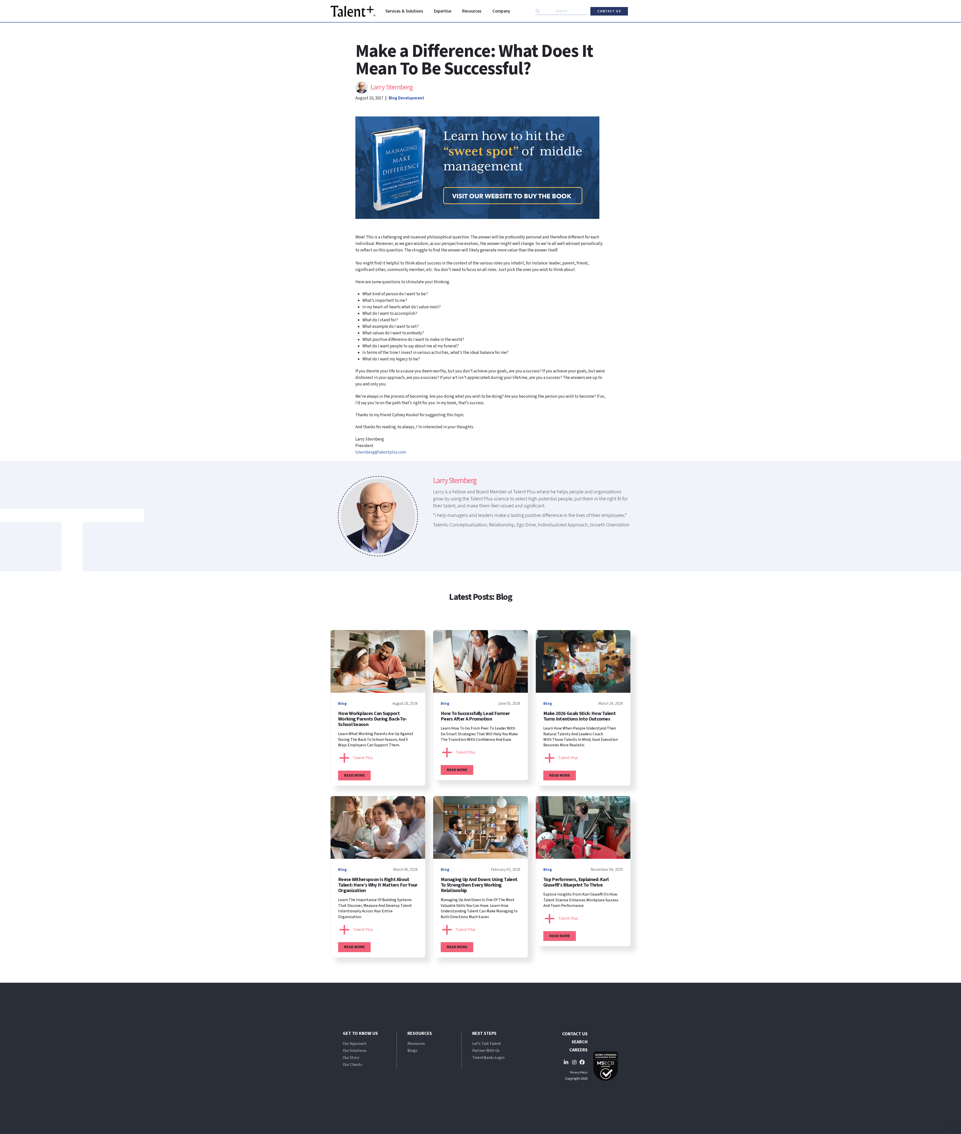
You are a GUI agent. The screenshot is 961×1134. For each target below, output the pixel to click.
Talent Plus (363, 758)
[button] (404, 11)
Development (411, 98)
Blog (393, 98)
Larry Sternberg (391, 87)
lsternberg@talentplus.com (380, 452)
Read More (354, 775)
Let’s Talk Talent (486, 1043)
